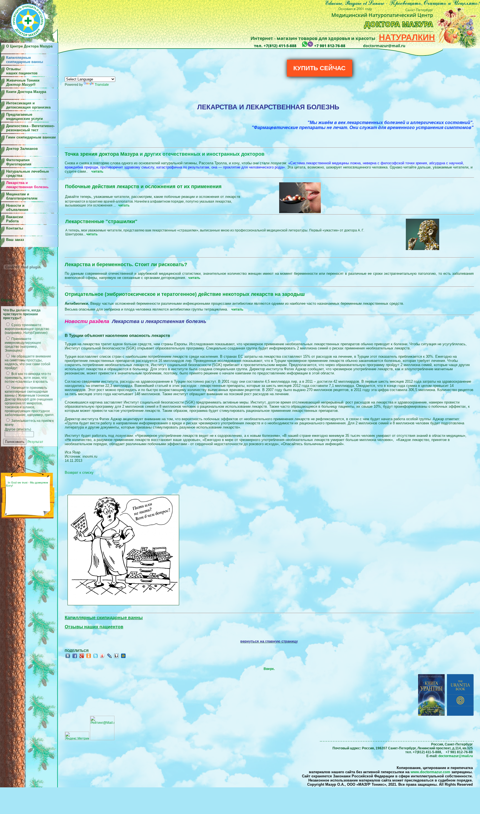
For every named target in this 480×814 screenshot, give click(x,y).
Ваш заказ (15, 240)
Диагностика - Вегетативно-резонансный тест (30, 128)
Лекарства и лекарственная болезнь (27, 185)
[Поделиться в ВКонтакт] (68, 658)
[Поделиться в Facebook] (75, 658)
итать (98, 171)
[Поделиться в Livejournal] (109, 658)
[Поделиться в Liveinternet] (116, 658)
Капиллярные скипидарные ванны (104, 617)
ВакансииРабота (14, 219)
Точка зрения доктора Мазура (164, 154)
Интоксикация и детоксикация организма (28, 105)
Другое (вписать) (18, 429)
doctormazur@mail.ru (455, 756)
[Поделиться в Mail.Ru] (123, 658)
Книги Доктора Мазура (26, 92)
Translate (102, 85)
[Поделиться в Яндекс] (102, 658)
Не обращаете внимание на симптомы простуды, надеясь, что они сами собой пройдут (28, 362)
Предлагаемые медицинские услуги (24, 116)
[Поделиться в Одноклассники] (89, 658)
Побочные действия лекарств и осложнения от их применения (143, 186)
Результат (35, 442)
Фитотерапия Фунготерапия (18, 162)
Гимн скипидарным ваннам (31, 137)
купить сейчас (319, 68)
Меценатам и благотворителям (22, 196)
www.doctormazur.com (430, 772)
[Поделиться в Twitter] (95, 658)
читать (194, 278)
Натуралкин (407, 37)
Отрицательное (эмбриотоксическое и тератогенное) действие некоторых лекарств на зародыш (185, 294)
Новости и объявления (17, 207)
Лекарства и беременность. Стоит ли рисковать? (126, 264)
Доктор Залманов (22, 149)
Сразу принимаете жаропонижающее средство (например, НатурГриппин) (27, 329)
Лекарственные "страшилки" (101, 221)
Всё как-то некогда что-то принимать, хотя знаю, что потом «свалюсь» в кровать (28, 378)
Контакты (14, 228)
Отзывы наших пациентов (22, 71)
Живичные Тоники (22, 82)
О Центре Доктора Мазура (29, 46)
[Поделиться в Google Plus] (82, 658)
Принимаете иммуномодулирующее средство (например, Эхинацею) (23, 344)
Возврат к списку (79, 472)
